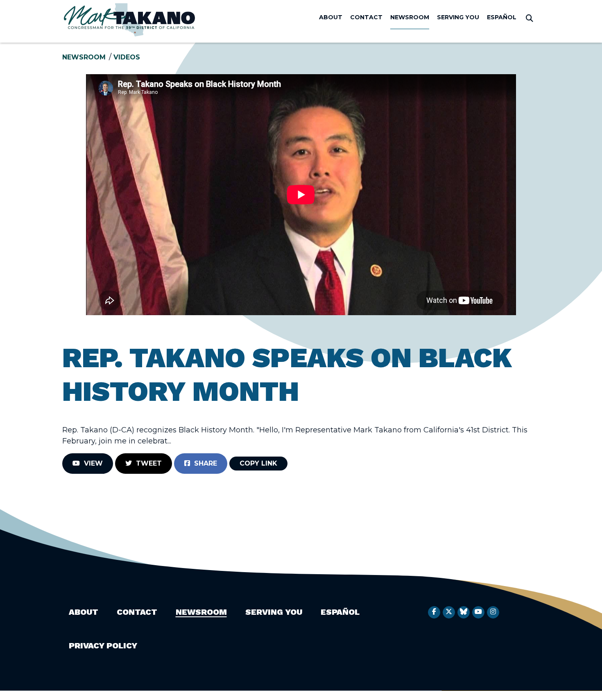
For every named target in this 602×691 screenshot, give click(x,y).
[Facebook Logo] (434, 612)
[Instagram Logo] (493, 612)
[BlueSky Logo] (463, 612)
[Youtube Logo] (478, 612)
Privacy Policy (103, 645)
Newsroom (409, 17)
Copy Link (258, 463)
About (330, 17)
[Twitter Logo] (449, 612)
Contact (366, 17)
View (91, 463)
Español (501, 17)
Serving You (458, 17)
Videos (126, 57)
